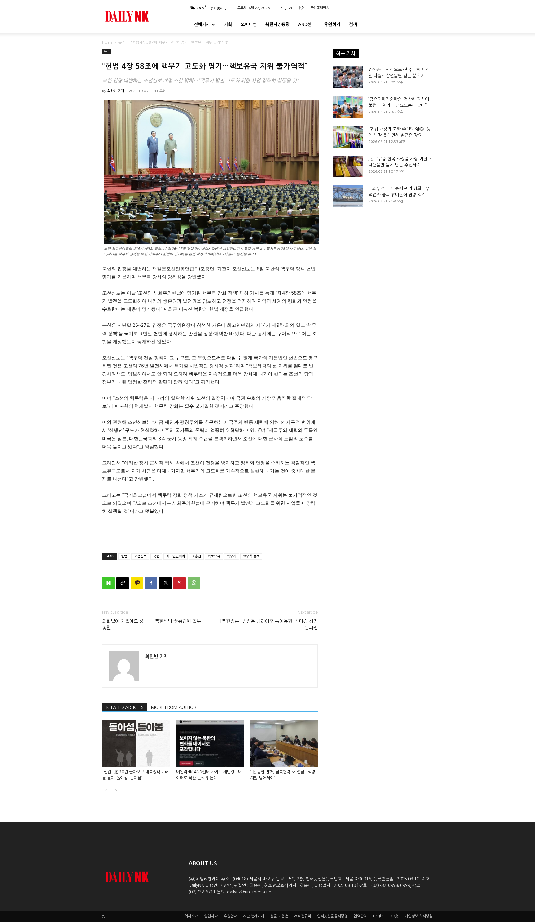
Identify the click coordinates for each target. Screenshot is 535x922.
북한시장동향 (277, 24)
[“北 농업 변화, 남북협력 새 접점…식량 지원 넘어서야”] (284, 743)
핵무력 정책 (251, 556)
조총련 (196, 556)
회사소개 (191, 916)
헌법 (124, 556)
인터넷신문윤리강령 (332, 916)
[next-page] (116, 790)
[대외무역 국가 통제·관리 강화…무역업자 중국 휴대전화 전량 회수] (348, 196)
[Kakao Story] (137, 583)
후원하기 (332, 24)
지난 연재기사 (253, 916)
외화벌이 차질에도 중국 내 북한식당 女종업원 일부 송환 (151, 624)
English (286, 8)
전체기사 (202, 24)
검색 (353, 24)
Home (107, 42)
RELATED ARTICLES (125, 707)
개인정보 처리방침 (419, 916)
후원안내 (230, 916)
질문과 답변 (279, 916)
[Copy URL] (122, 583)
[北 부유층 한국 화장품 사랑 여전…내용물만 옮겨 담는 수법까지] (348, 166)
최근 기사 (345, 53)
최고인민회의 (175, 556)
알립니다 (211, 916)
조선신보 (140, 556)
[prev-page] (106, 790)
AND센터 (306, 24)
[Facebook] (151, 583)
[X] (165, 583)
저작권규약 (302, 916)
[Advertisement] (209, 532)
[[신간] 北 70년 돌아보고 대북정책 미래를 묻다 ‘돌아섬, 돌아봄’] (136, 743)
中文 (301, 8)
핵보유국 (214, 556)
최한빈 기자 (115, 91)
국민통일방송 (320, 8)
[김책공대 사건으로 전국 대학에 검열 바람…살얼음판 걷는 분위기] (348, 77)
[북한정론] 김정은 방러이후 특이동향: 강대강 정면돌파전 (269, 624)
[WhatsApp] (194, 583)
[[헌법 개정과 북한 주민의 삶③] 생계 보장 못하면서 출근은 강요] (348, 137)
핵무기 (231, 556)
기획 (228, 24)
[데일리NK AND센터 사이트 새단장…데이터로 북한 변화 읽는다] (210, 743)
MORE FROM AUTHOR (173, 707)
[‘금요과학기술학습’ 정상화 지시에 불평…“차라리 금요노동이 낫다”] (348, 107)
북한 (156, 556)
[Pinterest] (179, 583)
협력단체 (360, 916)
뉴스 (121, 42)
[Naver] (108, 583)
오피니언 (249, 24)
